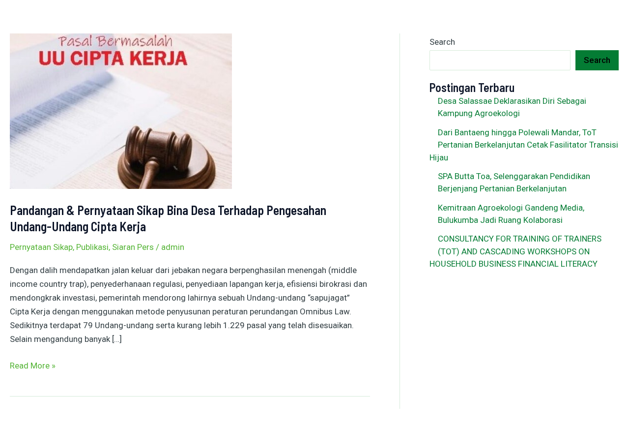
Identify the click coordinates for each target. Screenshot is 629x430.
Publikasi (92, 247)
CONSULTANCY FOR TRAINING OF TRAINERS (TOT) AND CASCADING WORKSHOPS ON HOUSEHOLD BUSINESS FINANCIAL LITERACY (515, 251)
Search (442, 42)
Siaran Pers (133, 247)
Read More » (33, 364)
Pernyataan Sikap (41, 247)
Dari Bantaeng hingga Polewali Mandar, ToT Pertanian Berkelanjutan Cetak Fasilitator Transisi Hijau (523, 144)
